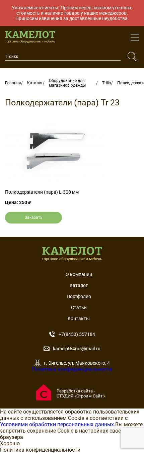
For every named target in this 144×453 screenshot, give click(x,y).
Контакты (79, 318)
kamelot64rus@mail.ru (76, 348)
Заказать (34, 217)
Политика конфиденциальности (72, 369)
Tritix (106, 83)
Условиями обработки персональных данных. (57, 424)
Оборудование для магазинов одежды (67, 83)
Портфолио (79, 296)
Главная (13, 83)
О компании (79, 274)
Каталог (35, 83)
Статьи (79, 307)
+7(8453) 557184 (77, 334)
